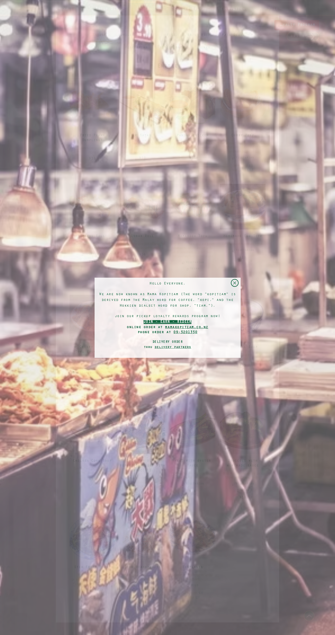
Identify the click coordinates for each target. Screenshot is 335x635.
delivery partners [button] (173, 347)
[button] (235, 283)
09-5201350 (185, 333)
